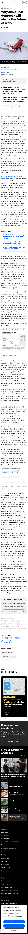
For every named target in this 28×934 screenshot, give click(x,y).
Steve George (5, 72)
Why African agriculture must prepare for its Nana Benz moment (16, 802)
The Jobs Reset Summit (9, 81)
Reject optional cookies (14, 921)
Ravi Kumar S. (5, 67)
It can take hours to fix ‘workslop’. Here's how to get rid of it (16, 818)
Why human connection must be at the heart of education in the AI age (13, 775)
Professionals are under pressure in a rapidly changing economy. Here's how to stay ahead (17, 810)
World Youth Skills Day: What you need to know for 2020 (13, 248)
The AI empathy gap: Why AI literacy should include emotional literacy (16, 786)
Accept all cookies (14, 926)
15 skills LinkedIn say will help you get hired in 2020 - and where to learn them (14, 236)
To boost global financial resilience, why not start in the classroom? (17, 794)
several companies (18, 389)
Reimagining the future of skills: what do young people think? (13, 242)
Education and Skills (9, 9)
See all (24, 755)
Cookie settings (14, 930)
